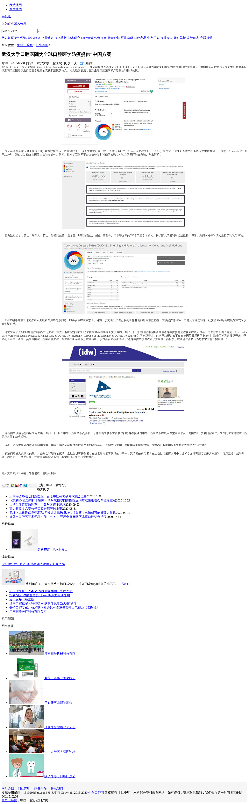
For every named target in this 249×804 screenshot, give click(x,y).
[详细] (125, 584)
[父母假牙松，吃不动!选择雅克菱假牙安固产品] (13, 584)
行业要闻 (42, 45)
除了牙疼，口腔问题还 (59, 776)
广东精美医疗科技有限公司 (28, 611)
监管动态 (193, 38)
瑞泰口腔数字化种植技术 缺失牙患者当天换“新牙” (43, 603)
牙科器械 (180, 38)
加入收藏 (20, 23)
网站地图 (15, 5)
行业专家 (166, 38)
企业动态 (47, 38)
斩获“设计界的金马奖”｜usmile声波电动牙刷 (39, 595)
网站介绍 (8, 788)
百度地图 (15, 9)
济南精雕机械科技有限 (59, 653)
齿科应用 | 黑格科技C (52, 549)
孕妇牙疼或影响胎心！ (59, 702)
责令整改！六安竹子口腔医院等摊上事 (35, 508)
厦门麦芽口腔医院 (21, 599)
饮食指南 (100, 38)
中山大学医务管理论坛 (59, 751)
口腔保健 (87, 38)
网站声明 (24, 788)
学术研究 (74, 38)
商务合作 (40, 788)
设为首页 (8, 23)
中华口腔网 (25, 45)
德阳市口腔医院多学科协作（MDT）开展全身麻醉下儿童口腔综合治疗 (58, 516)
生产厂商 (153, 38)
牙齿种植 (113, 38)
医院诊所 (127, 38)
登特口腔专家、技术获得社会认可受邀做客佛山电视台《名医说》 (54, 607)
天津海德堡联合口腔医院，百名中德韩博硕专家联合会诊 (48, 496)
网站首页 (8, 38)
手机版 (6, 16)
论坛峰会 (34, 38)
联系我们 (57, 788)
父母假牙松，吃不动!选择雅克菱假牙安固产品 (33, 564)
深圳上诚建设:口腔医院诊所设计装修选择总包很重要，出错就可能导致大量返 (62, 512)
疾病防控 (60, 38)
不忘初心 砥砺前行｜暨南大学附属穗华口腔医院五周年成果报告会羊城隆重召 (62, 500)
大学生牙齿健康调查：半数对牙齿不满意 (37, 504)
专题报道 (206, 38)
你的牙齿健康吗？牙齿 (59, 727)
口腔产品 (140, 38)
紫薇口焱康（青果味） (59, 678)
